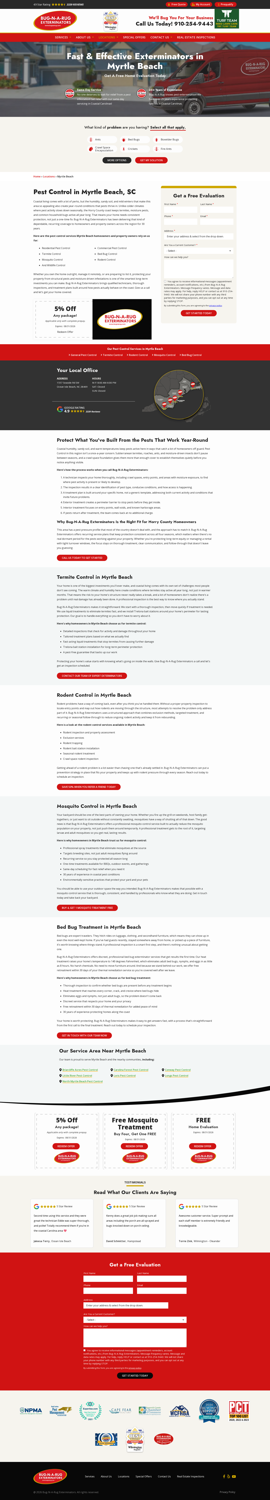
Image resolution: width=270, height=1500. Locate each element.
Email (203, 216)
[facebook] (224, 1476)
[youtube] (234, 1476)
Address (168, 230)
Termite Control (113, 355)
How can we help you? (176, 257)
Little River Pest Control (77, 1075)
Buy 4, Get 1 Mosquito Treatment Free (87, 908)
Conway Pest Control (178, 1070)
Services (62, 37)
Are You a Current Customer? (180, 245)
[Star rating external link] (84, 4)
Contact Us (160, 37)
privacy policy (215, 305)
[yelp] (228, 1476)
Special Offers (134, 37)
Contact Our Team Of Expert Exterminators (92, 676)
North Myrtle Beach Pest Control (82, 1081)
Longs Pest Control (176, 1075)
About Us (83, 37)
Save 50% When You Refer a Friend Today (89, 787)
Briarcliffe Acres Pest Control (80, 1070)
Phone (167, 216)
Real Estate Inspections (196, 37)
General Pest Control (84, 355)
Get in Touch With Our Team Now (84, 1035)
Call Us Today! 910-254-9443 (174, 24)
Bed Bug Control (192, 355)
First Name (170, 204)
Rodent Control (138, 355)
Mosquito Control (164, 355)
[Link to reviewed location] (62, 1206)
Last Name (206, 204)
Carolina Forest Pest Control (131, 1070)
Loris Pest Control (125, 1075)
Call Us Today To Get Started (82, 558)
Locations (107, 37)
